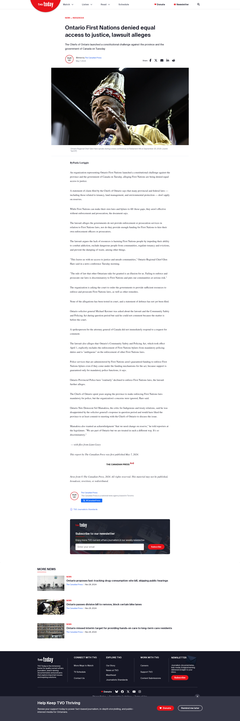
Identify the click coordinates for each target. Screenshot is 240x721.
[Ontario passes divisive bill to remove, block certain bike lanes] (50, 607)
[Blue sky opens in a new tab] (117, 691)
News (67, 18)
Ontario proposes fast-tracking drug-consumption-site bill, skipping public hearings (117, 580)
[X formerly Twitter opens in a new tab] (128, 691)
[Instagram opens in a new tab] (139, 691)
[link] (150, 60)
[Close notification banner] (197, 696)
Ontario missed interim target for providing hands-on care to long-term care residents (119, 628)
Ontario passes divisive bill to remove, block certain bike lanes (104, 604)
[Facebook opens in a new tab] (122, 691)
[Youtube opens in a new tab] (134, 691)
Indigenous (78, 18)
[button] (46, 660)
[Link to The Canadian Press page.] (69, 59)
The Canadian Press (93, 58)
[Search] (198, 4)
